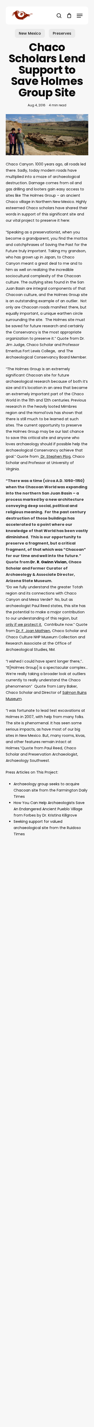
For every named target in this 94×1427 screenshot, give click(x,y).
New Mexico (30, 33)
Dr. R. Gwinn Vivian (48, 562)
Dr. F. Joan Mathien (33, 630)
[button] (80, 15)
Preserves (62, 33)
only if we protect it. (24, 624)
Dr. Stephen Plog (55, 456)
